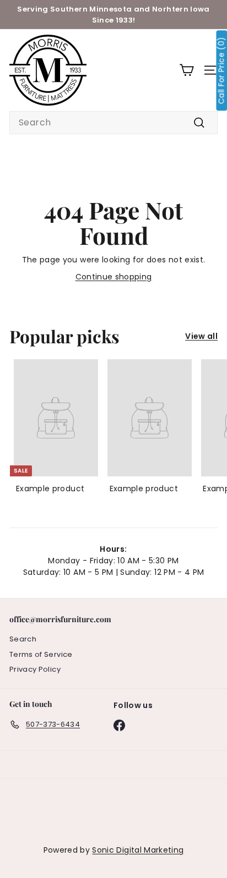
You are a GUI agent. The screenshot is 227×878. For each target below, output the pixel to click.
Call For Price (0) (221, 70)
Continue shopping (113, 276)
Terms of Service (41, 654)
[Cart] (186, 70)
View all (201, 336)
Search (22, 639)
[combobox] (113, 122)
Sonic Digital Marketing (137, 849)
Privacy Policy (35, 669)
